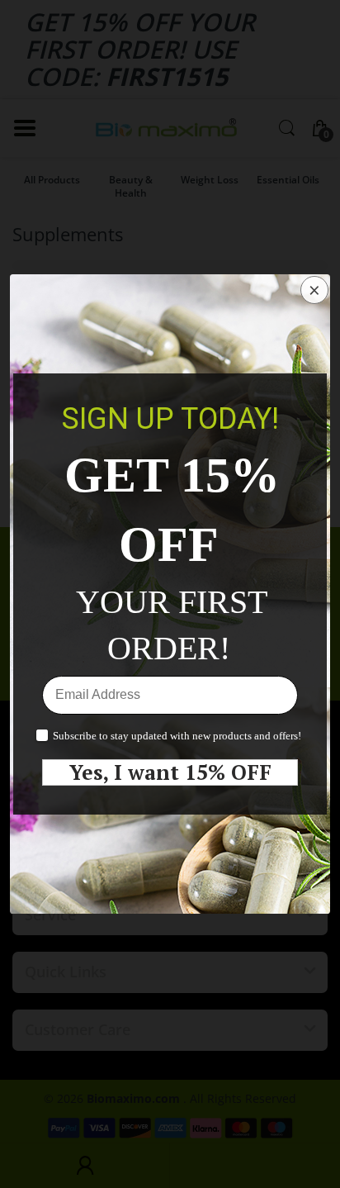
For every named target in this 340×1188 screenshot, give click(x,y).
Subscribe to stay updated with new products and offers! (177, 735)
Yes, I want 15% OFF (170, 772)
